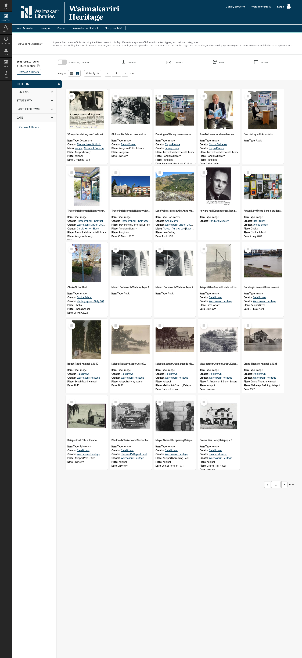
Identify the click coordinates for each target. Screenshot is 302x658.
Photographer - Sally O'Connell (137, 221)
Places (61, 28)
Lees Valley (192, 228)
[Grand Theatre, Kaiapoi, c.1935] (263, 339)
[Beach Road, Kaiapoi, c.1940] (86, 339)
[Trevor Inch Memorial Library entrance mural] (86, 186)
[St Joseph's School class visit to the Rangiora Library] (131, 110)
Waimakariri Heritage (220, 301)
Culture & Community (96, 148)
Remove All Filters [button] (29, 72)
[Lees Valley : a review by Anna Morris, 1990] (175, 186)
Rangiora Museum (219, 221)
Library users (172, 148)
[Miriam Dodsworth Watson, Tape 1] (131, 263)
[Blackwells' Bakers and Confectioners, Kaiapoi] (131, 416)
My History (6, 43)
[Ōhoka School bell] (86, 263)
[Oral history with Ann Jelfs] (263, 110)
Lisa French (259, 221)
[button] (174, 62)
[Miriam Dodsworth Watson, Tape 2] (175, 263)
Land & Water (25, 28)
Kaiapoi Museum (218, 454)
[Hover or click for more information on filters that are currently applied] (38, 66)
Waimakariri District (85, 28)
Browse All (6, 20)
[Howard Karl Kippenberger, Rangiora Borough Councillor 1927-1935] (219, 186)
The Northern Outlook (89, 144)
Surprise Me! (113, 28)
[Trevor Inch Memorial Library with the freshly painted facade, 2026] (131, 186)
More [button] (6, 78)
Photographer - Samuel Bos (92, 221)
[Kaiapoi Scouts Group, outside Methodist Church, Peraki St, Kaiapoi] (175, 339)
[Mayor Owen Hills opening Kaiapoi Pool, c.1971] (175, 416)
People (45, 28)
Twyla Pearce (172, 144)
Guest (267, 6)
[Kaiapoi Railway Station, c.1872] (131, 339)
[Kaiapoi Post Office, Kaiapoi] (86, 416)
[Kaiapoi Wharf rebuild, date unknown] (219, 263)
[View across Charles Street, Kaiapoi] (219, 339)
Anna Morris (171, 221)
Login (6, 55)
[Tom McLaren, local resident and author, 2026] (219, 110)
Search (6, 32)
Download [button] (128, 62)
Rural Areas (178, 228)
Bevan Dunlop (128, 144)
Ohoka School (260, 224)
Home (6, 9)
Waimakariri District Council (92, 224)
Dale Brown (215, 297)
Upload (6, 66)
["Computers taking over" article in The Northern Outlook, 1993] (86, 110)
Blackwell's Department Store (137, 454)
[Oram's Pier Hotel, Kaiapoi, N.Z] (219, 416)
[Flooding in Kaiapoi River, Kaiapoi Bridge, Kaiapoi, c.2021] (263, 263)
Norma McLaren (218, 144)
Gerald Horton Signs (88, 228)
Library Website (235, 6)
